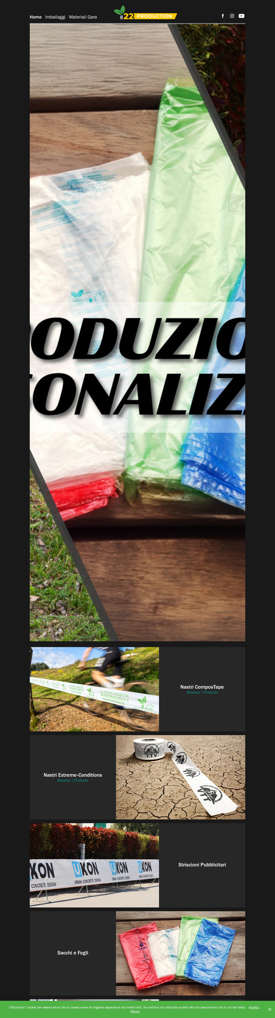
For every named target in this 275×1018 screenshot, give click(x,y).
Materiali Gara (83, 17)
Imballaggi (55, 17)
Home (36, 17)
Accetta (254, 1007)
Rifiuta (135, 1011)
